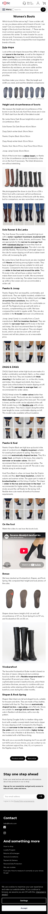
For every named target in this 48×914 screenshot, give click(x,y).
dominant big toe (15, 244)
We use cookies (9, 867)
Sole (4, 47)
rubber (26, 156)
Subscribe (41, 796)
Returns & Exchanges (11, 853)
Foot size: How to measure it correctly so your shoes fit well (23, 872)
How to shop (8, 846)
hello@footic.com (10, 823)
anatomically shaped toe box (15, 247)
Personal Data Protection (12, 864)
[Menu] (4, 9)
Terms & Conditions (10, 857)
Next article (32, 758)
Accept (24, 908)
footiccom (4, 833)
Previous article (17, 758)
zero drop (23, 707)
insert (32, 156)
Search (43, 9)
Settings (24, 900)
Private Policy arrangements (24, 801)
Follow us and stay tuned (4, 827)
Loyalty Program (9, 850)
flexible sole (27, 405)
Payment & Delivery (10, 860)
